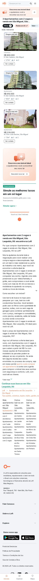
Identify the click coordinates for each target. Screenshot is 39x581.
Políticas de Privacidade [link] (11, 551)
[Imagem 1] (20, 48)
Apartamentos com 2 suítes (7, 428)
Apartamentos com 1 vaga (7, 433)
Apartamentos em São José (31, 414)
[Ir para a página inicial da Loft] (5, 3)
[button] (19, 504)
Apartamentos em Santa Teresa (19, 451)
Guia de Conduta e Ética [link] (11, 560)
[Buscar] (30, 3)
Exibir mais (6, 379)
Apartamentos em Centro (19, 414)
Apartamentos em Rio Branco (19, 443)
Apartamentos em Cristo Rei (31, 436)
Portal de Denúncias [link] (10, 546)
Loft (3, 390)
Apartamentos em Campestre (19, 429)
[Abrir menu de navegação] (35, 3)
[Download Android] (11, 538)
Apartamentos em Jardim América (19, 421)
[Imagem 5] (26, 87)
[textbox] (20, 3)
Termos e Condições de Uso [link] (13, 555)
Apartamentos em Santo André (31, 421)
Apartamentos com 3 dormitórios (7, 416)
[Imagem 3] (23, 87)
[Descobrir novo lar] (34, 12)
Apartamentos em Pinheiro (31, 447)
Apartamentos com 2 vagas (7, 439)
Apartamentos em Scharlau (31, 442)
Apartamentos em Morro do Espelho (31, 429)
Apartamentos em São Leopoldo (20, 390)
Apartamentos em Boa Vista (19, 436)
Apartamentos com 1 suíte (7, 423)
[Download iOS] (28, 538)
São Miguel (6, 393)
